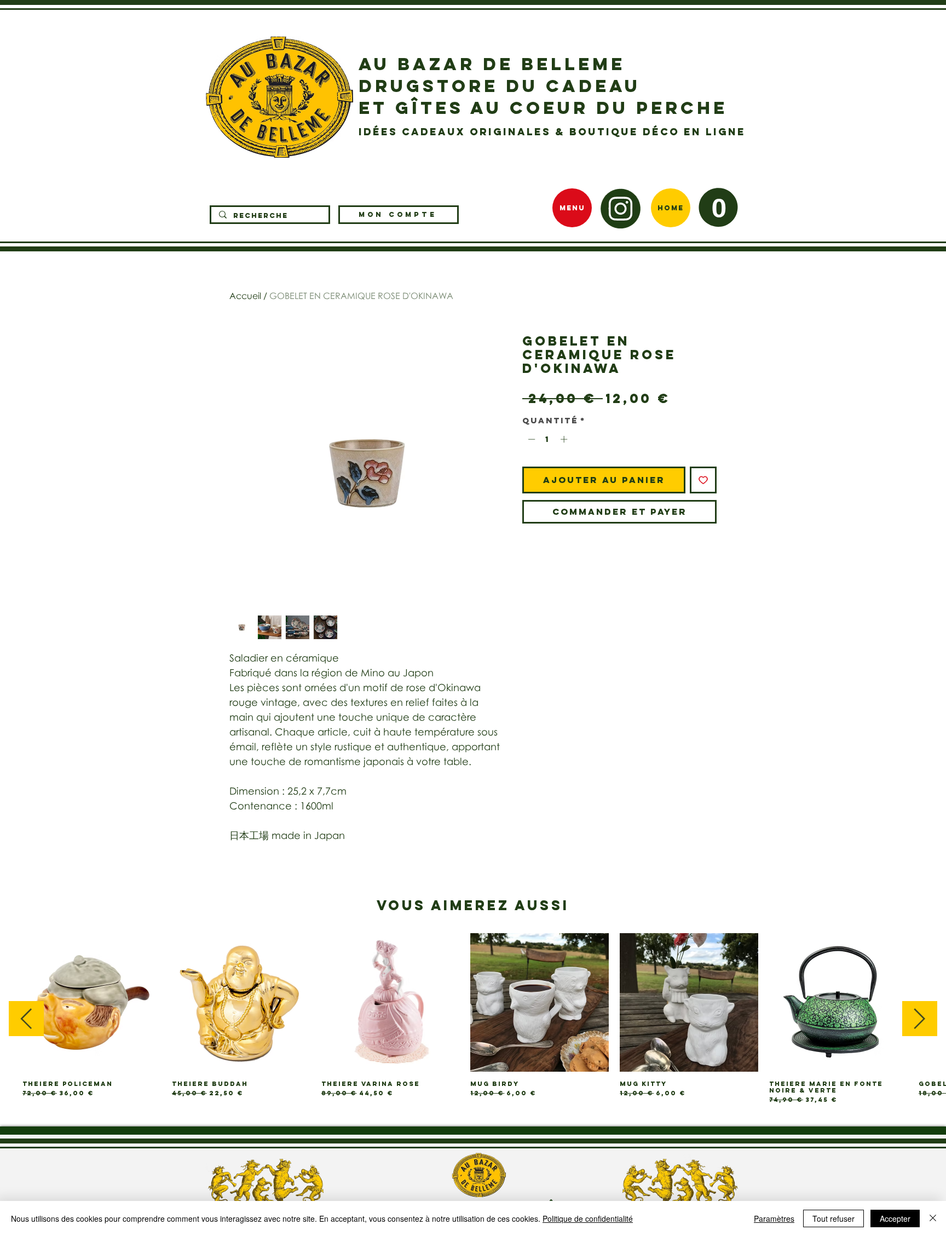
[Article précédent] (26, 1018)
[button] (718, 207)
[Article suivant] (919, 1018)
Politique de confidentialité (588, 1218)
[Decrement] (530, 439)
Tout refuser (833, 1218)
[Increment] (565, 439)
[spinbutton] (547, 439)
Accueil (245, 295)
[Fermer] (932, 1218)
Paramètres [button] (774, 1218)
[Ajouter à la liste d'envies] (703, 480)
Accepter (895, 1218)
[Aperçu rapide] (91, 1002)
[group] (473, 1019)
